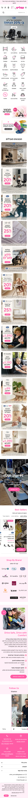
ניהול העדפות (13, 795)
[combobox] (14, 12)
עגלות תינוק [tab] (23, 516)
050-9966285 (5, 743)
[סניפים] (8, 7)
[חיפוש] (3, 12)
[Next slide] (7, 41)
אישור (6, 795)
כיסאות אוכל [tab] (6, 516)
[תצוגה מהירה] (4, 521)
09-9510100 (5, 741)
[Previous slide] (21, 41)
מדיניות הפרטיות (15, 792)
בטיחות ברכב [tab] (15, 516)
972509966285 (20, 780)
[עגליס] (14, 112)
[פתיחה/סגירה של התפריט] (26, 7)
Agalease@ (14, 691)
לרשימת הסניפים (21, 741)
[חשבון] (5, 7)
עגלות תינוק (11, 534)
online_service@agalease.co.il (17, 774)
